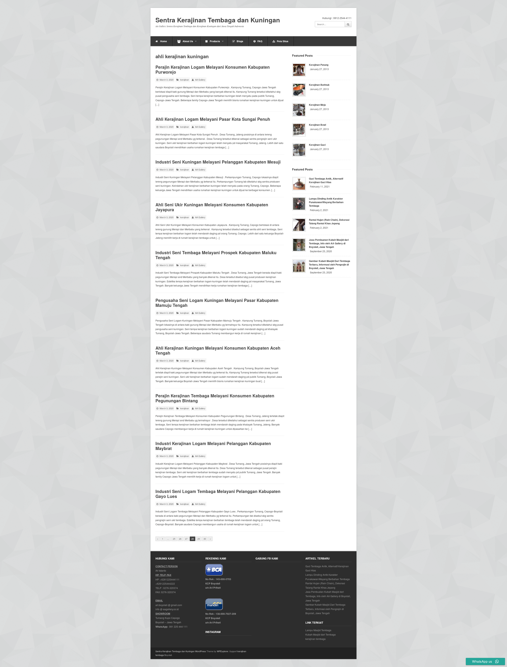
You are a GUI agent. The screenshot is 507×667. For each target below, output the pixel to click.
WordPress (200, 651)
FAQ (259, 41)
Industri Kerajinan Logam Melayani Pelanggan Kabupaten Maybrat (213, 445)
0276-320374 (170, 588)
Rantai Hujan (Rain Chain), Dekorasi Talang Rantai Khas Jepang (329, 221)
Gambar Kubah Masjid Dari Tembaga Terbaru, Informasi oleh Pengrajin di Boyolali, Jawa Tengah (329, 264)
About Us (188, 41)
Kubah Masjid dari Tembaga (320, 634)
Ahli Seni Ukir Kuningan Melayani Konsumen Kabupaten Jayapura (211, 207)
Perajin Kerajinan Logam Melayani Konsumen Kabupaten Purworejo (212, 69)
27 (186, 538)
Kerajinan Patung (318, 65)
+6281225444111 (169, 579)
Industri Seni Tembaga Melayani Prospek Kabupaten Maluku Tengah (215, 254)
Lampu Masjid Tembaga (318, 630)
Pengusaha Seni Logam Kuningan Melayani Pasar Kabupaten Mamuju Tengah (216, 302)
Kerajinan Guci (317, 145)
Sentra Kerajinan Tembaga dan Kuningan (217, 20)
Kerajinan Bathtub (319, 85)
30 (205, 538)
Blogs (240, 41)
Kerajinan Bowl (317, 125)
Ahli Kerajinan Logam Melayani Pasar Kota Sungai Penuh (212, 119)
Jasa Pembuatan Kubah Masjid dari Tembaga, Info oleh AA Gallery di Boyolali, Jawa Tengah (329, 243)
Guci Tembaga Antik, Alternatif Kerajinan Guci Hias (326, 180)
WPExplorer (222, 651)
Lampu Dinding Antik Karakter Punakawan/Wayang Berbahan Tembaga (326, 202)
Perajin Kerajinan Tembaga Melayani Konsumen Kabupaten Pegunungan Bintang (214, 398)
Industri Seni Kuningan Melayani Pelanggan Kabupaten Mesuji (218, 162)
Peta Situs (282, 41)
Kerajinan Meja (317, 105)
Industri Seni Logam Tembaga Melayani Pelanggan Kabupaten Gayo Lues (217, 493)
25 (174, 538)
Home (163, 41)
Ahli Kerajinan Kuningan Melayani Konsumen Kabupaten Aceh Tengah (217, 350)
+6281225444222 (165, 583)
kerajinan (184, 79)
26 (180, 538)
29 (198, 538)
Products (215, 41)
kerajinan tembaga (315, 638)
